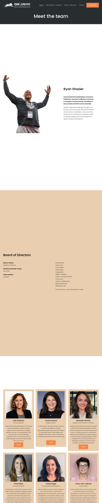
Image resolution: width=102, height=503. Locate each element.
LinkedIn (18, 444)
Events (66, 5)
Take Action (92, 5)
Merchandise (50, 5)
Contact (81, 5)
